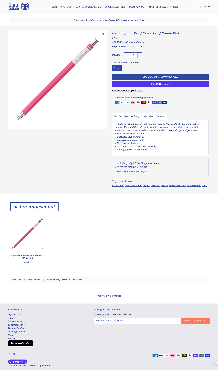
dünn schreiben (133, 186)
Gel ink (146, 186)
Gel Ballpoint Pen (94, 20)
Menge (116, 55)
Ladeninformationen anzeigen (131, 172)
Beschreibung (131, 116)
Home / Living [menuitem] (136, 6)
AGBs (10, 318)
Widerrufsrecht (16, 325)
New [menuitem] (54, 6)
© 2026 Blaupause (17, 366)
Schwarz (117, 68)
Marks (164, 186)
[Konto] (205, 7)
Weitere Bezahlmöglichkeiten (127, 91)
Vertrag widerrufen (109, 296)
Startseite (78, 20)
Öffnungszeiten (16, 332)
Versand (160, 116)
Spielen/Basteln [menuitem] (115, 6)
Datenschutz (15, 321)
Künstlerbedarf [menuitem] (159, 6)
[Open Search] (201, 7)
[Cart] (209, 7)
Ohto (204, 186)
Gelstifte (155, 186)
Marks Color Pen (177, 186)
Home (11, 335)
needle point (194, 186)
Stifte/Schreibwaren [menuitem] (88, 6)
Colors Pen (118, 186)
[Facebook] (9, 354)
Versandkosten (137, 42)
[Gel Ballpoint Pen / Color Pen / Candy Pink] (27, 234)
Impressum (14, 315)
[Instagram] (14, 354)
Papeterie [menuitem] (66, 6)
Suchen (12, 339)
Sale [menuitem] (176, 6)
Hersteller (148, 116)
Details (117, 116)
